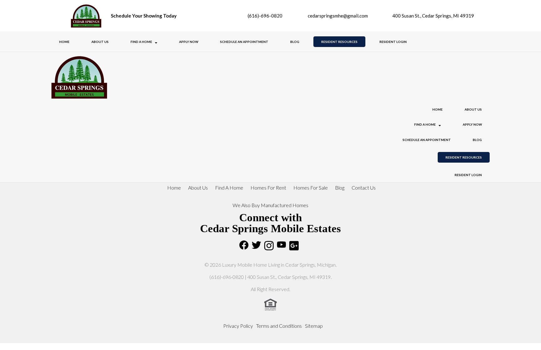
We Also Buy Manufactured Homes (270, 205)
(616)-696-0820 (264, 15)
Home (64, 42)
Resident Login (393, 42)
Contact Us (364, 188)
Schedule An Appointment (244, 42)
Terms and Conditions (279, 326)
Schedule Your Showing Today (144, 15)
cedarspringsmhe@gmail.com (338, 15)
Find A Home (142, 42)
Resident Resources (339, 42)
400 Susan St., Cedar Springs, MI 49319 (432, 15)
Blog (294, 42)
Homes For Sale (310, 188)
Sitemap (314, 326)
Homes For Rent (268, 188)
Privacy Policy (238, 326)
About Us (100, 42)
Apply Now (188, 42)
